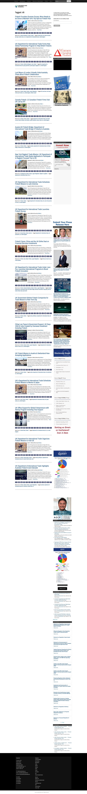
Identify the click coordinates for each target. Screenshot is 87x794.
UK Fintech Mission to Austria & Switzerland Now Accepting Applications (32, 354)
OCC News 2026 (60, 595)
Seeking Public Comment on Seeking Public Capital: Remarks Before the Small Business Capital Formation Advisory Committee (62, 700)
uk (24, 37)
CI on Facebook (18, 778)
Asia (32, 64)
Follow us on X (62, 588)
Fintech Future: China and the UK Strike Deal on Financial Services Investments (32, 242)
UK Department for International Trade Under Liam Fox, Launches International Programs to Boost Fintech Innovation (32, 269)
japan (47, 399)
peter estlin (25, 290)
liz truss (16, 202)
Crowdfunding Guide (38, 783)
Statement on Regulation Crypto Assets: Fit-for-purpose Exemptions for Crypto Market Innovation (62, 625)
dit (43, 35)
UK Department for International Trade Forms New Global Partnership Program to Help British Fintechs (33, 45)
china (44, 258)
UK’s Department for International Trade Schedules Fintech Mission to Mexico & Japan (33, 381)
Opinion (30, 233)
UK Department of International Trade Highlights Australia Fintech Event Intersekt (32, 467)
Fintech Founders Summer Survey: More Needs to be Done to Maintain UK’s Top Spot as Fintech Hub (33, 17)
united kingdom (42, 37)
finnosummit (49, 201)
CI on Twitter (18, 776)
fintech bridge (31, 289)
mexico (16, 400)
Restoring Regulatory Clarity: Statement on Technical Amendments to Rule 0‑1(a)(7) (62, 679)
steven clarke (39, 120)
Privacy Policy (37, 787)
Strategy (36, 765)
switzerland (49, 372)
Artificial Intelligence (27, 64)
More (51, 1)
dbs (41, 64)
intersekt (25, 486)
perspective (17, 234)
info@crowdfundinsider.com (22, 771)
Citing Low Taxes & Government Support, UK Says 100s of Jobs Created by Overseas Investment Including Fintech (33, 326)
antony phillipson (33, 315)
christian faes (40, 35)
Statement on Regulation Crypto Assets (62, 637)
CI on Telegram (18, 783)
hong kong (45, 289)
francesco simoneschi (39, 289)
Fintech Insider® (18, 761)
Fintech (46, 1)
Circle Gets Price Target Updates (60, 537)
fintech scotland (21, 120)
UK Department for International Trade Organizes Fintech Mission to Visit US (32, 439)
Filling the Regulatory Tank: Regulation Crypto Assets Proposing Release (62, 631)
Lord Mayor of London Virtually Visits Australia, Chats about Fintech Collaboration (31, 73)
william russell (33, 92)
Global (32, 35)
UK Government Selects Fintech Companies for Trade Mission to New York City (31, 298)
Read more (56, 627)
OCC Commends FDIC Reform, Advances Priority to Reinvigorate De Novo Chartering (62, 614)
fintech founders (47, 35)
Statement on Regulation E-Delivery (61, 706)
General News (23, 233)
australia (31, 146)
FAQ (36, 784)
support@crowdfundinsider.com (23, 772)
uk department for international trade (32, 37)
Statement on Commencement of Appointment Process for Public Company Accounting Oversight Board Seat (62, 643)
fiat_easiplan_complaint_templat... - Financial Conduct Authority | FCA (62, 749)
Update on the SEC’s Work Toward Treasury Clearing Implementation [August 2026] (62, 664)
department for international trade (40, 146)
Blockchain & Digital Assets (38, 1)
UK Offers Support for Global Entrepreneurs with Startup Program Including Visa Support (32, 408)
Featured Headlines (23, 35)
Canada (21, 118)
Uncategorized (23, 173)
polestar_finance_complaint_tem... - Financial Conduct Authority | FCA (62, 743)
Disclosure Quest (18, 763)
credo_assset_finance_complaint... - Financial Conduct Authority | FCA (63, 727)
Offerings (29, 1)
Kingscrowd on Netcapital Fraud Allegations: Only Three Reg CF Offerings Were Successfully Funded (62, 523)
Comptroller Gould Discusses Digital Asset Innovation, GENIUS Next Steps (62, 599)
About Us (36, 781)
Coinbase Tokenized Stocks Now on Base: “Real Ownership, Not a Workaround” (62, 528)
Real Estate (37, 771)
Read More (39, 30)
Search (69, 1)
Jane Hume (44, 91)
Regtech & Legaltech (43, 173)
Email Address (56, 20)
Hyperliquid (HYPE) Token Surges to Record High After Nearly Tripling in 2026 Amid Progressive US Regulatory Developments (62, 543)
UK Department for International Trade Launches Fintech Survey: (32, 210)
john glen (17, 37)
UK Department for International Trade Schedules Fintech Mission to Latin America (32, 183)
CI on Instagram (18, 781)
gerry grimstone (27, 65)
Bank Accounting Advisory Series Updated (62, 609)
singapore (37, 65)
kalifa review (21, 37)
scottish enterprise (33, 120)
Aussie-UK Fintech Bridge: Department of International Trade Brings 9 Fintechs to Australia (32, 128)
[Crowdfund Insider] (21, 8)
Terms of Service (37, 786)
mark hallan (27, 120)
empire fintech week (18, 317)
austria (31, 372)
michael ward (20, 147)
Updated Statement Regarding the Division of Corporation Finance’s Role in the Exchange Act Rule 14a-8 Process (62, 650)
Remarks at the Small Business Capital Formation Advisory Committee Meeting (62, 693)
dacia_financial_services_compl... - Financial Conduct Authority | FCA (62, 732)
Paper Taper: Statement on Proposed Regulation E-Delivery (61, 712)
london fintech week (18, 290)
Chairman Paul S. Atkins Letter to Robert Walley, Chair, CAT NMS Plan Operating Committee (62, 657)
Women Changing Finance (39, 774)
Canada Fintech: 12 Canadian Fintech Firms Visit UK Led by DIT (32, 100)
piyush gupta (32, 65)
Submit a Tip (37, 778)
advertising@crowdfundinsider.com (25, 774)
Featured (16, 1)
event (45, 201)
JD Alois (40, 20)
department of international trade (39, 118)
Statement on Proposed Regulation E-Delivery (61, 718)
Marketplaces (22, 1)
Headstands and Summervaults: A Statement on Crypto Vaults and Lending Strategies (62, 686)
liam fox (48, 258)
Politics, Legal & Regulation (32, 91)
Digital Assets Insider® (19, 764)
